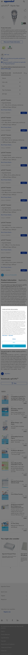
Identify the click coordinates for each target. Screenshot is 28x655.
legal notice (11, 335)
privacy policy (4, 335)
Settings (14, 338)
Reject (14, 342)
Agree (14, 345)
